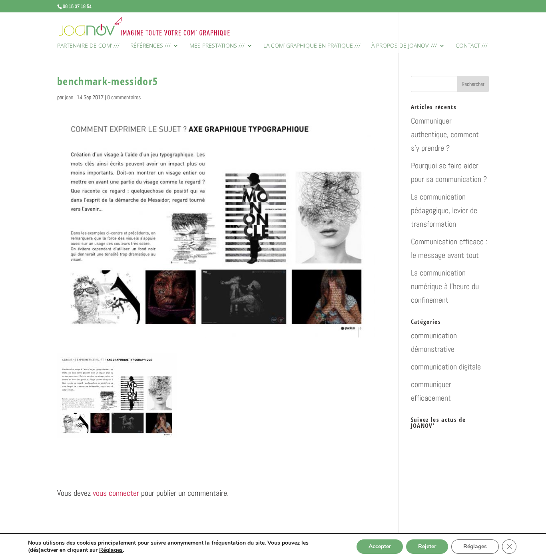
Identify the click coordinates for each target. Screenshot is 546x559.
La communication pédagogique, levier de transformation (444, 210)
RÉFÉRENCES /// (150, 46)
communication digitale (446, 366)
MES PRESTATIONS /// (217, 46)
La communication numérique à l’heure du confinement (445, 286)
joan (69, 97)
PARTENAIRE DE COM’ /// (88, 46)
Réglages (111, 550)
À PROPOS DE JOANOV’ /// (404, 46)
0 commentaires (124, 97)
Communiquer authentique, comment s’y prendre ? (445, 134)
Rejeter (427, 546)
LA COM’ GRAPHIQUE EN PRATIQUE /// (312, 46)
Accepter (380, 546)
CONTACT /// (472, 46)
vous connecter (116, 493)
